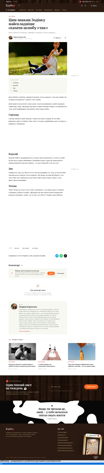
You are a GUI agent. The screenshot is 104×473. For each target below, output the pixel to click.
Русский (15, 1)
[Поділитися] (65, 38)
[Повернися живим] (95, 457)
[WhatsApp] (61, 256)
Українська (9, 1)
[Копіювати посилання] (65, 256)
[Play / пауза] (80, 2)
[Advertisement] (38, 138)
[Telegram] (57, 256)
